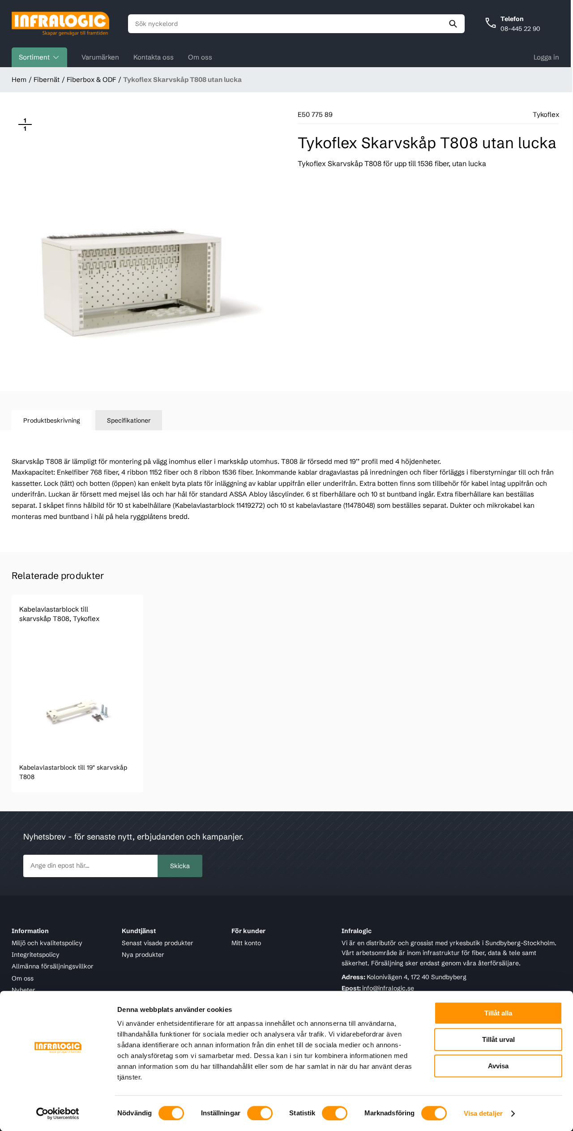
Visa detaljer (483, 1113)
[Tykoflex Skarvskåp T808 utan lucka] (142, 242)
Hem (19, 79)
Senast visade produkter (157, 943)
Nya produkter (143, 955)
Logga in (546, 57)
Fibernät (47, 79)
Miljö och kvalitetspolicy (47, 943)
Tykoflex (546, 114)
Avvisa (498, 1066)
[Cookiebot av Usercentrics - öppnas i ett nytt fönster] (58, 1113)
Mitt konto (246, 943)
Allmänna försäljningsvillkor (53, 966)
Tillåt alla (498, 1013)
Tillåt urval (498, 1039)
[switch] (260, 1113)
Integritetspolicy (36, 955)
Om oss (200, 57)
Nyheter (23, 990)
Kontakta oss (153, 57)
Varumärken (100, 57)
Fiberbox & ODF (91, 79)
